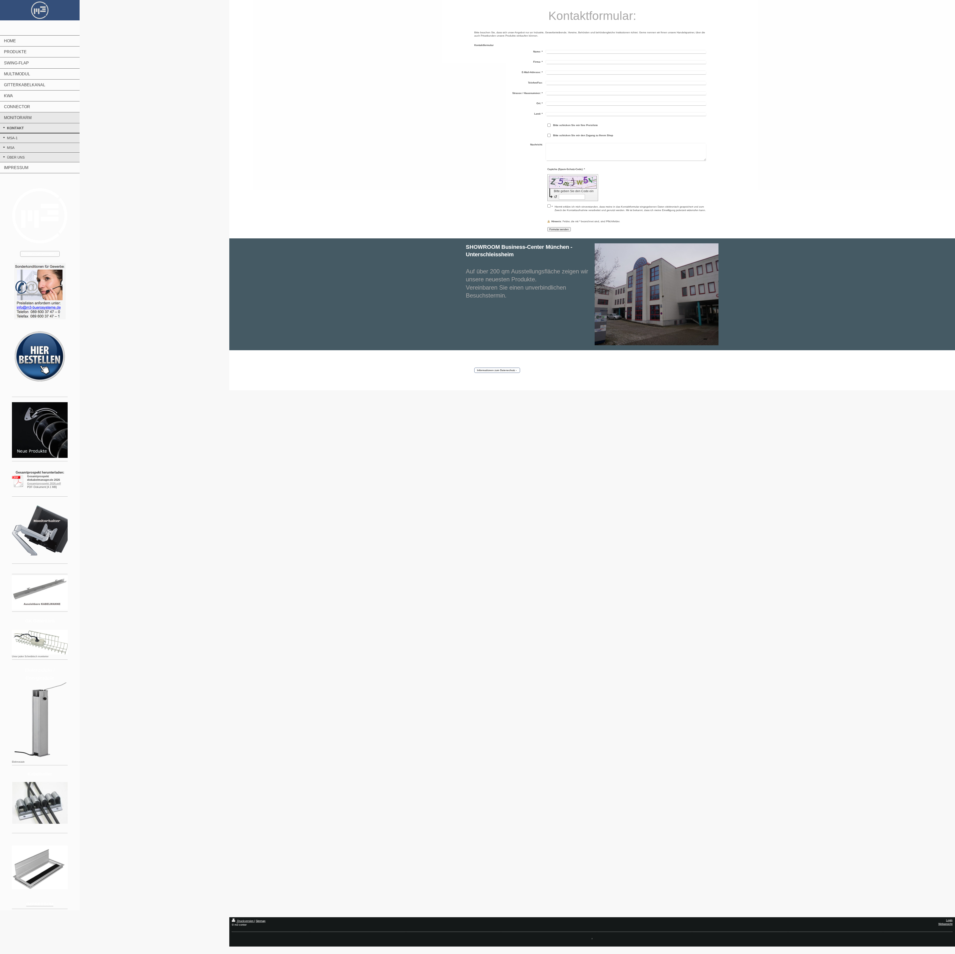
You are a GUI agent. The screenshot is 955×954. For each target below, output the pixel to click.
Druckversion (245, 920)
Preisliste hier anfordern (38, 253)
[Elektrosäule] (40, 721)
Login (949, 920)
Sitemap (260, 920)
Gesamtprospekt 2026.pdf (44, 483)
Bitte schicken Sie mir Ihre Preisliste (575, 125)
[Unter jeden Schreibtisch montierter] (40, 642)
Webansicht (945, 923)
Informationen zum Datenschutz (496, 370)
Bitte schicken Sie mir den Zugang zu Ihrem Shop (583, 135)
